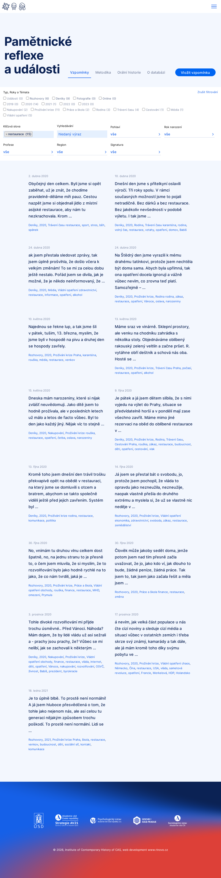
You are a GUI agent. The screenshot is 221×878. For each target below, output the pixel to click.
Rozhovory (39, 98)
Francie (146, 673)
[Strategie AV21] (67, 832)
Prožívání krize (47, 109)
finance (70, 590)
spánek (33, 229)
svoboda (155, 520)
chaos (186, 663)
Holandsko (183, 673)
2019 (12, 104)
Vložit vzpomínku (195, 72)
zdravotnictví (87, 290)
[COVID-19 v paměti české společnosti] (13, 7)
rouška (33, 359)
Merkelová (160, 673)
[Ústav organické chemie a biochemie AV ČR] (145, 832)
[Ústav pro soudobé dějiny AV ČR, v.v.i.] (39, 832)
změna (119, 596)
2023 (88, 104)
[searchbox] (34, 134)
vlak (152, 449)
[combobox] (28, 134)
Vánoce (149, 301)
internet (95, 661)
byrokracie (70, 671)
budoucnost (183, 444)
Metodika (103, 72)
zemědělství (123, 525)
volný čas (121, 229)
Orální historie (129, 72)
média (43, 359)
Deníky (63, 98)
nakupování (67, 666)
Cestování (155, 109)
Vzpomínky (79, 72)
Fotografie (86, 98)
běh (101, 225)
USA (156, 668)
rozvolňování (85, 666)
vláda (85, 661)
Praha (77, 355)
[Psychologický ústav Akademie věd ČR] (106, 832)
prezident (55, 671)
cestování (141, 449)
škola (85, 739)
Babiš (183, 229)
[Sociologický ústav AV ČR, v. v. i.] (177, 832)
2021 (50, 104)
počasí (186, 368)
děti (117, 449)
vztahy (149, 229)
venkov (70, 359)
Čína (132, 668)
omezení (34, 595)
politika (51, 520)
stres (94, 225)
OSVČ (100, 666)
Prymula (47, 595)
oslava (160, 301)
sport (85, 225)
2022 (69, 104)
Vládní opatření (19, 115)
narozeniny (173, 301)
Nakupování (17, 109)
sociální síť (72, 744)
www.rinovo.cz (158, 849)
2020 (31, 104)
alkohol (77, 294)
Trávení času (128, 109)
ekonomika (122, 520)
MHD (96, 590)
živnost (33, 671)
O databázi (156, 72)
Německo (121, 668)
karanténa (169, 225)
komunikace (36, 520)
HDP (171, 673)
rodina (182, 225)
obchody (46, 590)
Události (15, 98)
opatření (161, 229)
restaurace (73, 225)
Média (177, 109)
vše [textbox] (113, 134)
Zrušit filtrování (207, 92)
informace (51, 294)
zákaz (179, 296)
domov (173, 229)
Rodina (103, 109)
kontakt (86, 744)
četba (61, 437)
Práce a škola (78, 109)
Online (109, 98)
